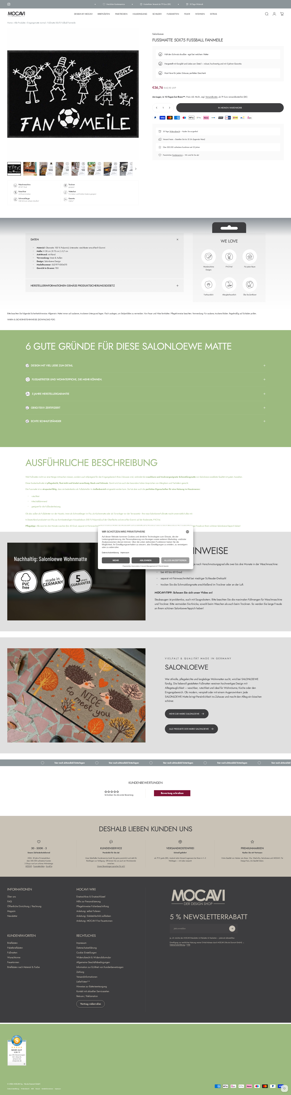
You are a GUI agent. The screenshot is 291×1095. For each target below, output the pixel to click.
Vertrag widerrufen (90, 1004)
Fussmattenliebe (39, 866)
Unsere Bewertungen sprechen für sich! (111, 866)
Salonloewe (158, 34)
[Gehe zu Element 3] (46, 169)
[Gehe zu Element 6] (94, 169)
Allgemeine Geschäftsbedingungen (93, 962)
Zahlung (80, 972)
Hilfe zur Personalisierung (88, 901)
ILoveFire (49, 866)
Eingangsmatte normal (36, 22)
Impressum (81, 942)
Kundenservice (177, 155)
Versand (37, 1089)
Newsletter (12, 916)
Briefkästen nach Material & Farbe (23, 967)
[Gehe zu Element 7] (110, 169)
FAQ (9, 901)
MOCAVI (28, 866)
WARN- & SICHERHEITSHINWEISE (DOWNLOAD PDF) (31, 319)
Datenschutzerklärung (86, 947)
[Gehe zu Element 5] (78, 169)
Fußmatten (12, 952)
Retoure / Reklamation (87, 996)
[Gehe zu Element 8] (126, 169)
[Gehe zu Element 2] (30, 169)
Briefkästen (12, 942)
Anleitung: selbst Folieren (88, 911)
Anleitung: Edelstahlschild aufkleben (93, 916)
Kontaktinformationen (47, 1089)
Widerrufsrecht (174, 131)
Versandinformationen (86, 976)
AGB (32, 1089)
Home (9, 22)
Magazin (11, 911)
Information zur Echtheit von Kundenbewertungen (99, 967)
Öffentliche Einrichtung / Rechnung (24, 906)
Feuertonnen (13, 962)
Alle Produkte (19, 22)
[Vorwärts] (131, 101)
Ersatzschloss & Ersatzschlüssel (90, 896)
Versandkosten (211, 96)
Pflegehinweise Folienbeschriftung (92, 906)
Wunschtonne (13, 957)
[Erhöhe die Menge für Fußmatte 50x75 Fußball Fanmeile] (170, 107)
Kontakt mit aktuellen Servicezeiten (92, 991)
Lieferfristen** (83, 981)
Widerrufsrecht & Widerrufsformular (93, 957)
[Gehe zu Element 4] (62, 169)
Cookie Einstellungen (86, 952)
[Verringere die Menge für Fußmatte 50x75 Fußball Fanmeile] (155, 107)
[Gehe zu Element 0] (14, 169)
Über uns (11, 896)
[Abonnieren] (232, 929)
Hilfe (188, 944)
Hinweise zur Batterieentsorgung (91, 986)
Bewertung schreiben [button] (172, 793)
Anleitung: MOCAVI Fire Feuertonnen (94, 920)
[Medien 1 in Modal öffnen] (73, 94)
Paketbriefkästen (15, 947)
